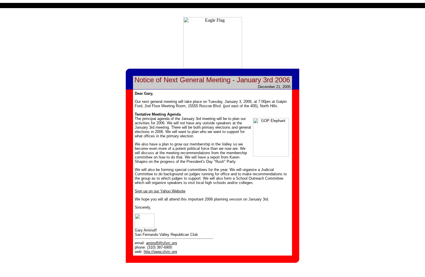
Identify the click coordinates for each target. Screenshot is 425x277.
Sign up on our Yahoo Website (160, 191)
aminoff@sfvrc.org (161, 243)
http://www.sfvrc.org (160, 251)
